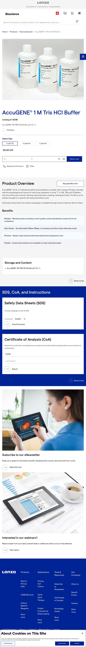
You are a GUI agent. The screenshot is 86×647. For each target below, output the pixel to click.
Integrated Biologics (31, 6)
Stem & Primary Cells (24, 584)
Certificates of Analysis (59, 599)
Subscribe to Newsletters (59, 587)
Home (4, 32)
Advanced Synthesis (42, 6)
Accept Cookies (62, 643)
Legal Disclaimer (9, 630)
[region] (43, 638)
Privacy (22, 630)
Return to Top (79, 281)
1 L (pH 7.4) (43, 143)
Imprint (56, 630)
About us (75, 584)
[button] (83, 56)
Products (13, 32)
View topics (14, 550)
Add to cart (74, 159)
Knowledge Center (58, 610)
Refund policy (44, 630)
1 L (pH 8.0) (26, 143)
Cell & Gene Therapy (41, 597)
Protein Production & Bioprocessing (43, 611)
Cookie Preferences (8, 643)
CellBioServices (27, 595)
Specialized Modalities (54, 6)
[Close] (82, 633)
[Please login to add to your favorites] (5, 42)
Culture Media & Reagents (24, 606)
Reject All (77, 643)
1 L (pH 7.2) (10, 143)
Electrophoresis (26, 32)
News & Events (74, 593)
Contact (32, 630)
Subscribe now (16, 467)
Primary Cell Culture (41, 584)
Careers (74, 603)
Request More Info (70, 184)
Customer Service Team (73, 203)
